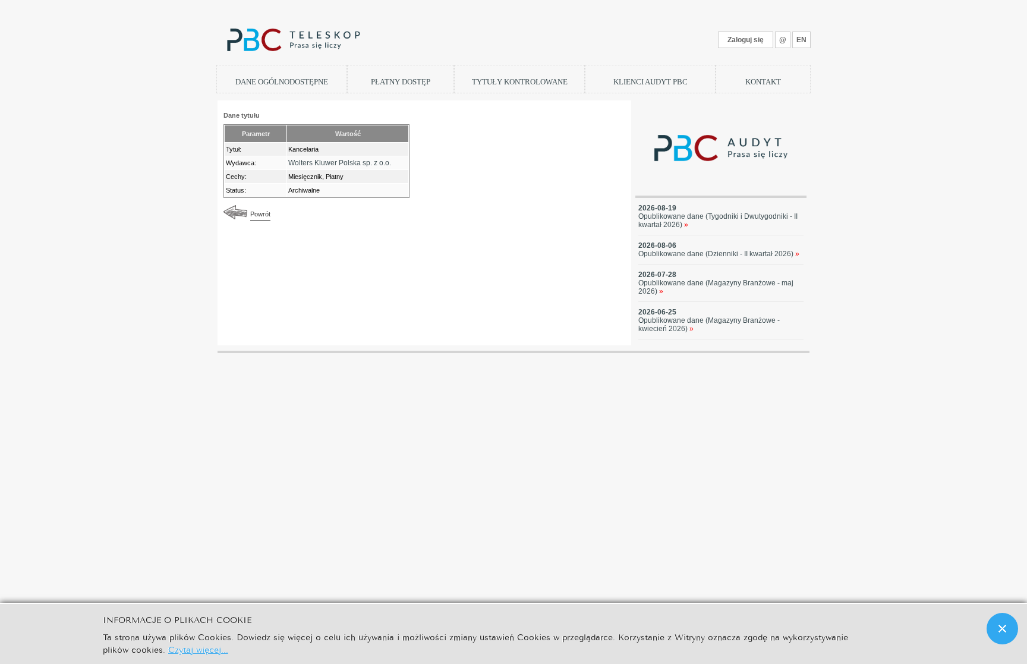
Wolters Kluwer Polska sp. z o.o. (339, 163)
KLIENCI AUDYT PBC (650, 81)
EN (801, 40)
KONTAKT (763, 81)
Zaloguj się (745, 40)
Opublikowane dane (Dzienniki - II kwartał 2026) (718, 254)
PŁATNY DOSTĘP (400, 81)
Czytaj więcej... (198, 649)
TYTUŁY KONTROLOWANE (520, 81)
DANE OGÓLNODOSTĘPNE (281, 81)
